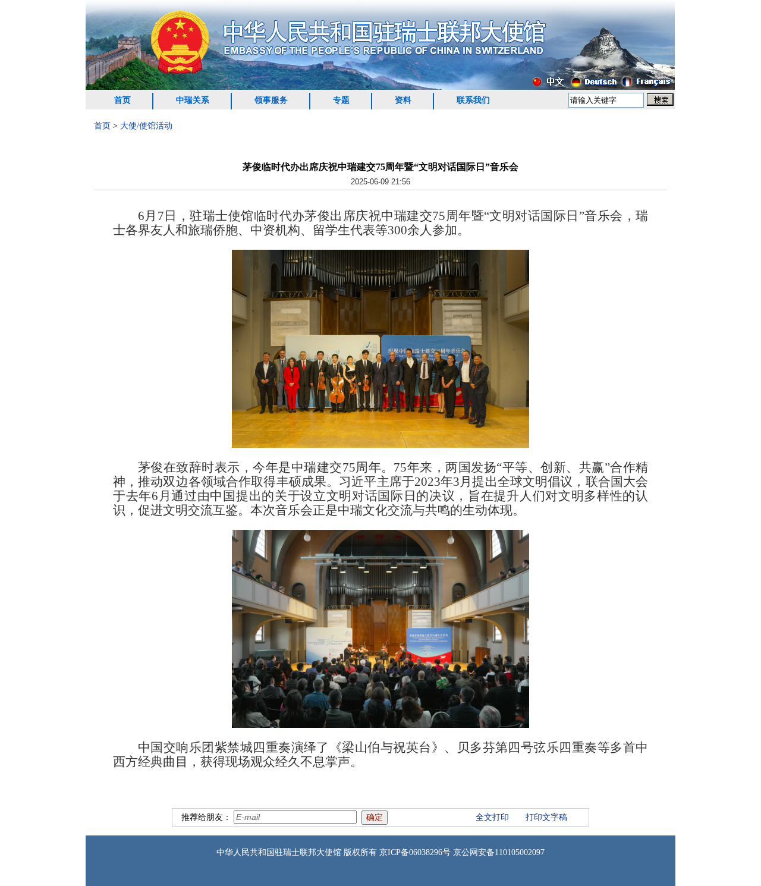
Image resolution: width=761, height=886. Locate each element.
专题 (341, 100)
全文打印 (492, 817)
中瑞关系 (192, 100)
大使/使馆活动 (146, 125)
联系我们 (473, 100)
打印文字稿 (546, 817)
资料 (403, 100)
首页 (122, 100)
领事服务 (271, 100)
